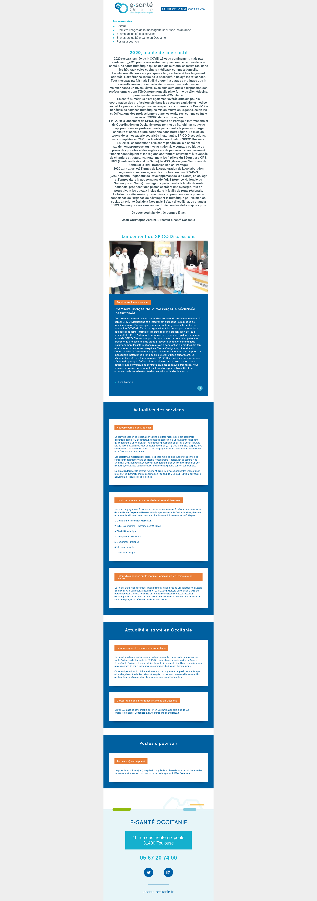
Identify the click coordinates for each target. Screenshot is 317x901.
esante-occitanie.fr (158, 892)
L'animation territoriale (126, 471)
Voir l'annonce (182, 773)
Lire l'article (125, 382)
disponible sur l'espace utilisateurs (132, 512)
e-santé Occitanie (158, 822)
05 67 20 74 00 (158, 857)
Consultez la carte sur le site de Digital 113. (157, 713)
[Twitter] (148, 872)
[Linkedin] (168, 872)
